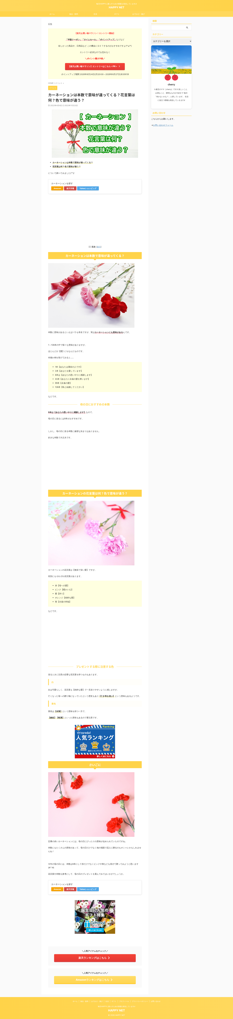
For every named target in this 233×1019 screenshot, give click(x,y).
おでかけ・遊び (138, 14)
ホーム (52, 14)
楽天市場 (70, 188)
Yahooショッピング (88, 188)
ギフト (116, 14)
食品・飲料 (73, 14)
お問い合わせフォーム (163, 125)
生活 (95, 14)
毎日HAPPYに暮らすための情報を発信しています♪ (116, 1006)
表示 (99, 247)
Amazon (57, 188)
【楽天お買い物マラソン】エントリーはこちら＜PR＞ (92, 66)
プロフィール (124, 1001)
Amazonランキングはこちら (92, 979)
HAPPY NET (116, 7)
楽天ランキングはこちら (92, 957)
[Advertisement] (95, 219)
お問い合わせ (155, 1001)
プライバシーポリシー (140, 1001)
